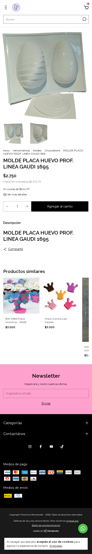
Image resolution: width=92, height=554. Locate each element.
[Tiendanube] (46, 531)
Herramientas (21, 150)
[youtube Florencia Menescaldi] (51, 446)
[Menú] (6, 8)
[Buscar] (84, 19)
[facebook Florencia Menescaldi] (40, 446)
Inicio (6, 150)
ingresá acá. (72, 520)
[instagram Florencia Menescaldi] (30, 446)
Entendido (56, 545)
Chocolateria (52, 150)
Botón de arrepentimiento (46, 525)
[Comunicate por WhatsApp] (83, 528)
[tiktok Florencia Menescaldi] (62, 446)
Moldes (37, 150)
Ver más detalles (17, 194)
